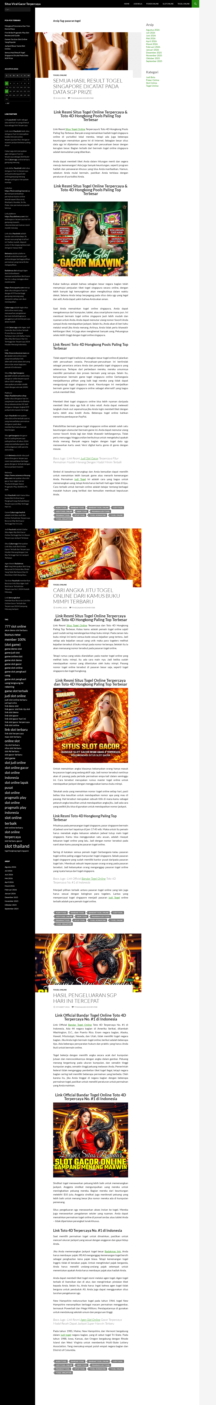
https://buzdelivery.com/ (15, 216)
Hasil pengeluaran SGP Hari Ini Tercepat (85, 998)
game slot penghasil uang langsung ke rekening (15, 683)
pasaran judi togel (101, 511)
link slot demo (12, 712)
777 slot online (15, 626)
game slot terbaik (16, 691)
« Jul (7, 103)
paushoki (12, 120)
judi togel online (64, 511)
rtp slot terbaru (12, 745)
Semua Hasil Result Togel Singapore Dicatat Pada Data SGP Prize (88, 86)
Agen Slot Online (90, 1320)
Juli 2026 (150, 32)
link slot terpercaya (14, 733)
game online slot (13, 656)
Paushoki (17, 131)
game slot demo (13, 660)
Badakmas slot (11, 270)
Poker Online (152, 4)
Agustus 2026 (153, 29)
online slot (12, 741)
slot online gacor (17, 768)
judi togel (118, 508)
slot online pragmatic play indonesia (15, 807)
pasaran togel (63, 515)
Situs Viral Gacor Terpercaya (22, 4)
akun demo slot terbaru (16, 630)
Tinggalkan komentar (82, 98)
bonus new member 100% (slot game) (15, 639)
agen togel (61, 508)
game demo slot (13, 648)
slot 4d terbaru (12, 751)
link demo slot (12, 706)
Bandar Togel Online (94, 878)
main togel (82, 511)
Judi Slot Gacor (89, 458)
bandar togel (77, 508)
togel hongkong (97, 515)
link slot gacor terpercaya (17, 722)
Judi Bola (137, 4)
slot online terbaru (14, 827)
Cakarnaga (12, 159)
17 (7, 91)
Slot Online (168, 4)
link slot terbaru (16, 729)
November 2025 (154, 55)
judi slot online (15, 696)
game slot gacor (13, 663)
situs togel (79, 515)
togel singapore (64, 519)
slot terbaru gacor (13, 841)
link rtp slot (24, 709)
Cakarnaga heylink (17, 512)
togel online (116, 515)
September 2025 (154, 61)
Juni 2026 (151, 35)
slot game (10, 758)
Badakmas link (113, 1251)
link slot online (12, 725)
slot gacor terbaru (13, 754)
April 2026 (151, 41)
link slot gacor (12, 715)
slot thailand (17, 846)
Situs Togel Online (75, 129)
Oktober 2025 (153, 58)
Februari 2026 (153, 47)
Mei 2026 (150, 38)
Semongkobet (14, 597)
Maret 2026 (152, 44)
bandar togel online (99, 508)
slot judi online (15, 762)
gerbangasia (14, 435)
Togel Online (184, 4)
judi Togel (80, 479)
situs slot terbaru (13, 748)
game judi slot (12, 652)
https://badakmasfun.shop (15, 395)
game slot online (13, 667)
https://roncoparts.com (14, 287)
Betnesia (8, 253)
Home (126, 4)
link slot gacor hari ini (15, 719)
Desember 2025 (154, 52)
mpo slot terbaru (13, 737)
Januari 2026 (152, 49)
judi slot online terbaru (16, 700)
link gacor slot (12, 709)
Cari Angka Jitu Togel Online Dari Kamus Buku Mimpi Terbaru (86, 596)
